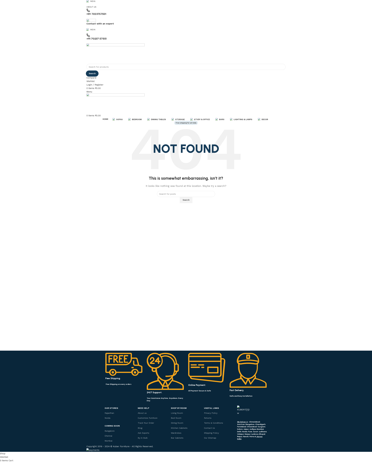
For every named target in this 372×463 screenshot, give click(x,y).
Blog (140, 428)
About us (142, 413)
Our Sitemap (210, 438)
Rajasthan (109, 413)
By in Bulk (142, 438)
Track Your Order (146, 423)
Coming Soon (112, 426)
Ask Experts (143, 433)
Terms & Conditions (213, 423)
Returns (207, 418)
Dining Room (177, 423)
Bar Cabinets (177, 438)
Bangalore (110, 431)
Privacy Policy (210, 413)
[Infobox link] (186, 226)
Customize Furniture (147, 418)
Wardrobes (176, 433)
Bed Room (176, 418)
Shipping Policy (211, 433)
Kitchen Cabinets (179, 428)
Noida (107, 418)
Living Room (177, 413)
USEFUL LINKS (211, 408)
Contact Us (209, 428)
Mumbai (108, 441)
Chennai (108, 436)
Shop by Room (179, 408)
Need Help (143, 408)
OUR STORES (111, 408)
